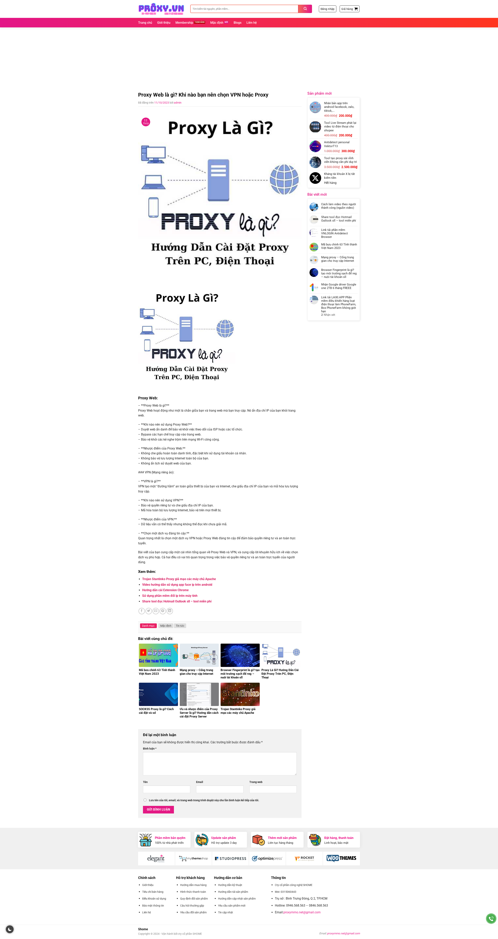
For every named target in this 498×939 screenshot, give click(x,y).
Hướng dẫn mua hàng (193, 885)
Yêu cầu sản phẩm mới (231, 905)
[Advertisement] (249, 56)
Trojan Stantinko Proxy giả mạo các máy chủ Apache (179, 579)
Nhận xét (328, 315)
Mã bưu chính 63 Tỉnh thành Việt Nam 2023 (339, 246)
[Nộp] (305, 9)
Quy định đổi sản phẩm (194, 898)
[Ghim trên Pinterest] (163, 611)
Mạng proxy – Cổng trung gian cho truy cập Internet (337, 259)
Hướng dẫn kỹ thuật (230, 885)
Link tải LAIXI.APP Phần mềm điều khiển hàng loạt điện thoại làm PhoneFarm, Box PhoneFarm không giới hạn (338, 304)
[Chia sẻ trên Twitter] (149, 611)
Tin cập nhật (225, 912)
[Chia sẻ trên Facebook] (142, 611)
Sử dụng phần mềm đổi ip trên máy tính (169, 596)
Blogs (237, 22)
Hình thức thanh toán (193, 891)
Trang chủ (145, 22)
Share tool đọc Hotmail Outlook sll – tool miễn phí (176, 601)
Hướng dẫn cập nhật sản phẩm (237, 898)
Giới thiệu (163, 22)
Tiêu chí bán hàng (152, 891)
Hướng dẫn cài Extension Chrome (165, 590)
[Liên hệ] (491, 918)
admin (177, 102)
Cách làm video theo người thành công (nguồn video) (338, 205)
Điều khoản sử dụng (154, 898)
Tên (145, 782)
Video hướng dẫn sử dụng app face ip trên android (177, 584)
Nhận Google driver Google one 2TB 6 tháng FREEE (338, 286)
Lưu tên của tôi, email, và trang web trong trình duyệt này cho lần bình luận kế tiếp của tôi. (204, 800)
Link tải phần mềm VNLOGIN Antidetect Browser (334, 233)
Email (199, 782)
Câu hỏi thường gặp (192, 905)
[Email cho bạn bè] (156, 611)
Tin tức (180, 625)
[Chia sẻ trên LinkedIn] (170, 611)
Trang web (255, 782)
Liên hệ (251, 22)
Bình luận (149, 748)
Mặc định (216, 22)
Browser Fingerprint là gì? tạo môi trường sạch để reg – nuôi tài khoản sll (339, 273)
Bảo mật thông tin (153, 905)
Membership (184, 22)
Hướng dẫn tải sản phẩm (233, 891)
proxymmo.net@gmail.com (302, 912)
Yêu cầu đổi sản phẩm (193, 912)
